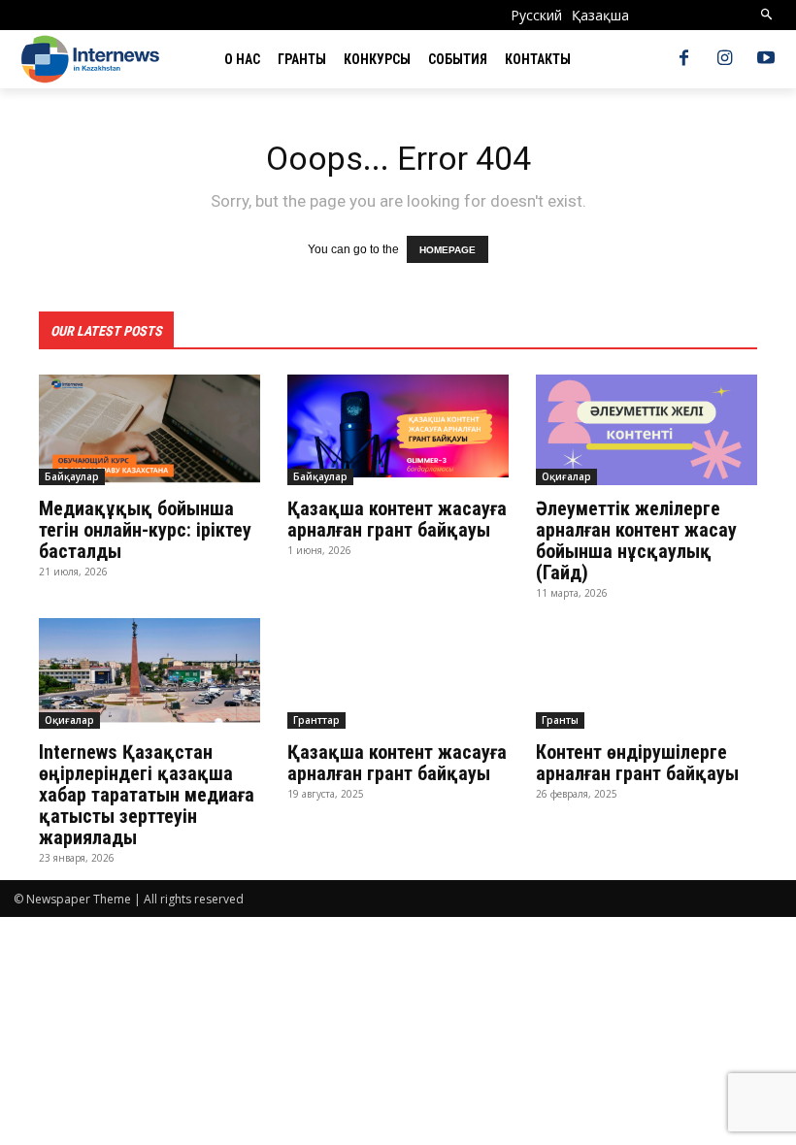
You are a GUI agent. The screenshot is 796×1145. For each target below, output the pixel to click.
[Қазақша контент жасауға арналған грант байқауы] (398, 430)
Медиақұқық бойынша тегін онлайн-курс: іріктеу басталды (145, 530)
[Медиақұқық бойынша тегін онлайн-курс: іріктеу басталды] (149, 430)
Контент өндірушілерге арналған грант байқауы (642, 762)
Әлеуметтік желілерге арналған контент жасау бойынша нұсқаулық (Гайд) (636, 540)
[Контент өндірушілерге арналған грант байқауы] (646, 673)
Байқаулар (72, 476)
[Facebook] (683, 59)
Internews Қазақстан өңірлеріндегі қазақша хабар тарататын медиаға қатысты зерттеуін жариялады (146, 794)
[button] (767, 15)
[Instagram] (725, 59)
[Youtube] (765, 59)
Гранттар (316, 720)
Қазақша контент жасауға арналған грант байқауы (397, 519)
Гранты (560, 720)
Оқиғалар (566, 476)
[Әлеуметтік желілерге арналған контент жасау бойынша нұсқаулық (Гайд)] (646, 430)
